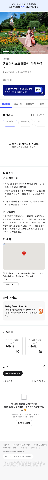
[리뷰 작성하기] (43, 366)
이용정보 (30, 104)
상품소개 (18, 104)
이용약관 (6, 445)
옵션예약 (6, 104)
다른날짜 (39, 114)
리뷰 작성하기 (24, 423)
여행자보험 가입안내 (10, 448)
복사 (43, 273)
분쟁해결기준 (35, 448)
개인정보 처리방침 (40, 445)
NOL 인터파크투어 (12, 373)
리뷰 (42, 104)
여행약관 (24, 448)
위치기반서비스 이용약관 (21, 445)
